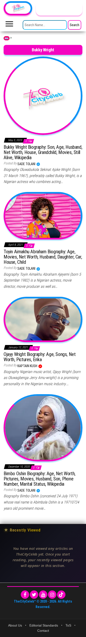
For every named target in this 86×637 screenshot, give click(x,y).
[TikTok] (61, 594)
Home (6, 38)
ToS (68, 625)
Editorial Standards (43, 625)
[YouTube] (43, 594)
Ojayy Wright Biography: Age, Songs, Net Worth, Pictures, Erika (39, 356)
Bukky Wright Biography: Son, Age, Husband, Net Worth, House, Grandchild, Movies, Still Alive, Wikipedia (43, 152)
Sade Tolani (26, 164)
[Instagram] (52, 594)
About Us (15, 625)
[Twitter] (34, 594)
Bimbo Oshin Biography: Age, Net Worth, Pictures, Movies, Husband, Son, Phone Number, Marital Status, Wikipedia (39, 479)
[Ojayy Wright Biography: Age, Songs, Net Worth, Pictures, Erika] (43, 319)
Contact (43, 630)
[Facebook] (25, 594)
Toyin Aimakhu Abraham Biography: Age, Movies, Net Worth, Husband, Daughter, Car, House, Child (43, 257)
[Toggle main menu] (9, 25)
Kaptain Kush (27, 366)
